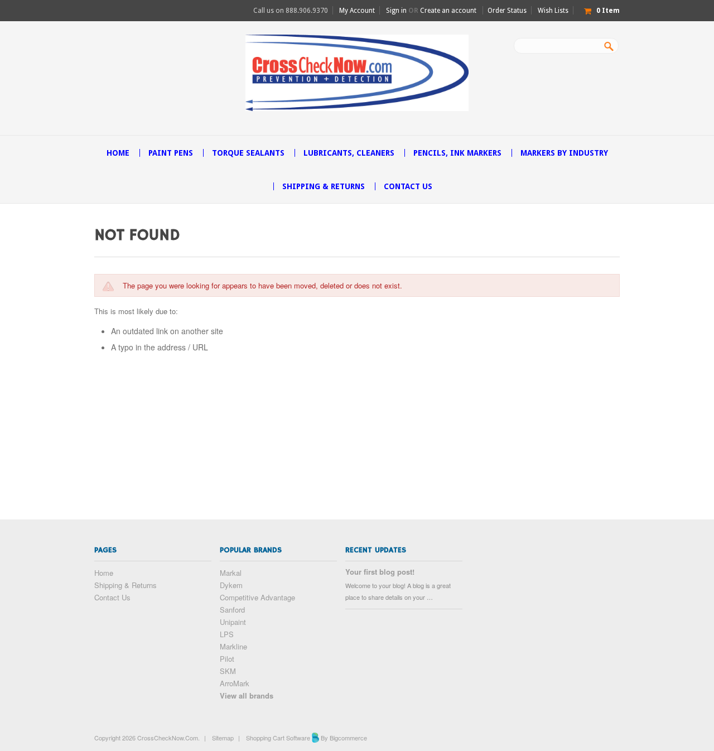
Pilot (227, 658)
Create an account (448, 11)
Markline (233, 646)
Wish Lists (553, 11)
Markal (231, 572)
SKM (228, 671)
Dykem (231, 585)
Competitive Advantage (257, 597)
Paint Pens (170, 153)
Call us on (290, 11)
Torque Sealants (248, 153)
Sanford (232, 609)
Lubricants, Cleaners (348, 153)
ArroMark (234, 683)
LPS (227, 634)
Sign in (396, 11)
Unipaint (233, 622)
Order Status (507, 11)
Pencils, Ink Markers (457, 153)
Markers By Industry (564, 153)
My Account (357, 11)
